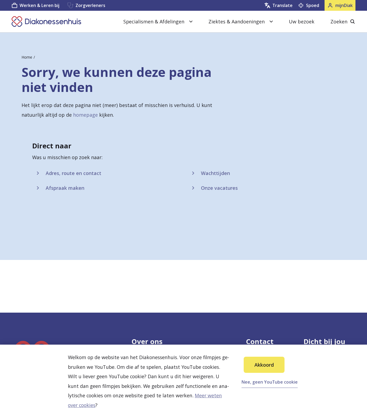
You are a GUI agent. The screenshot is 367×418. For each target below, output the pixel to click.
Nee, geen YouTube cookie (270, 382)
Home (26, 57)
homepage (85, 115)
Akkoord (264, 365)
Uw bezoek (301, 21)
